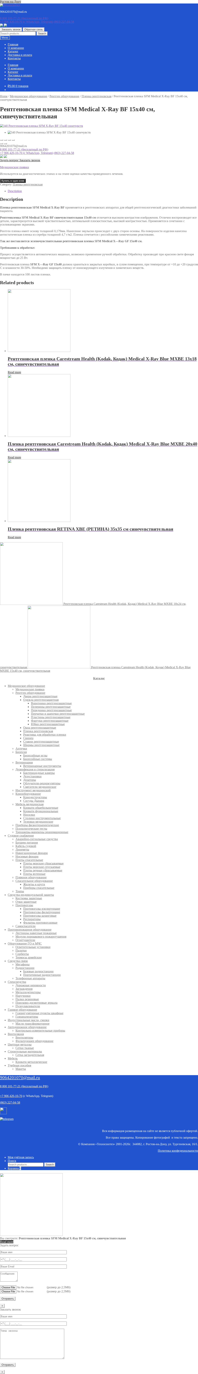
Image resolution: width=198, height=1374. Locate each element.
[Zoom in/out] (13, 140)
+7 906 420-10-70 (26, 21)
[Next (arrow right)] (5, 143)
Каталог (13, 51)
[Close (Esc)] (1, 140)
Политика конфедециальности (178, 1150)
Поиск (12, 1160)
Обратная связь (33, 29)
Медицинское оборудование (28, 96)
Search (42, 33)
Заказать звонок (11, 29)
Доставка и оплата (20, 54)
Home (4, 96)
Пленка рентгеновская (96, 96)
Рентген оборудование (64, 96)
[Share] (5, 140)
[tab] (103, 191)
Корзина (14, 1168)
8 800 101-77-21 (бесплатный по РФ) (24, 149)
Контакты (14, 58)
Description (15, 191)
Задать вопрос (9, 160)
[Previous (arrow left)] (1, 143)
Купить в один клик (13, 180)
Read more (14, 372)
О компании (16, 48)
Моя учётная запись (21, 1157)
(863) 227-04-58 (64, 21)
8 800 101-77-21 (24, 18)
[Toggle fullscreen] (9, 140)
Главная (13, 44)
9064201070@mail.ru (20, 1077)
